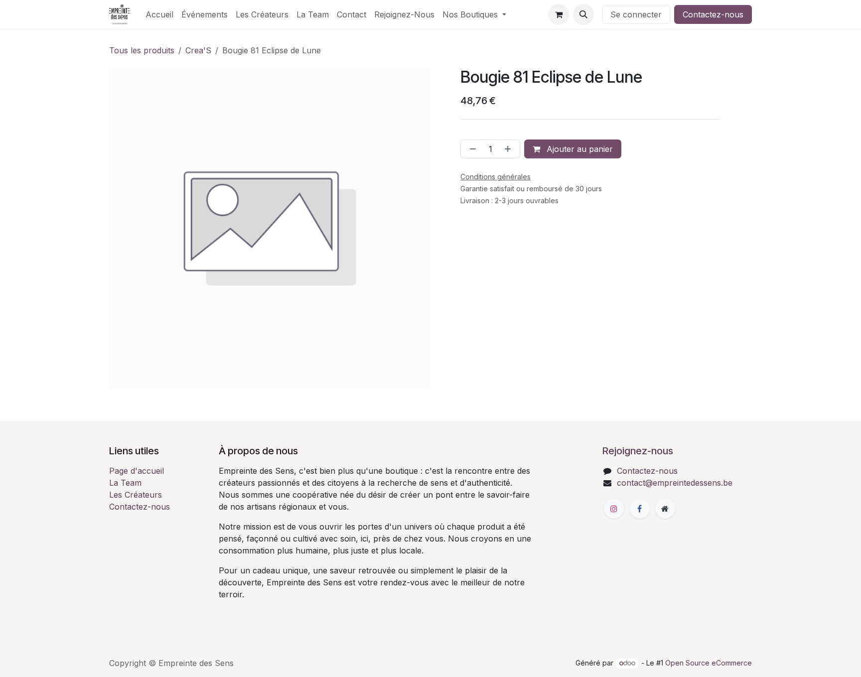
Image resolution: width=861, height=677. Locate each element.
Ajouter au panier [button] (578, 149)
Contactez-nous (713, 14)
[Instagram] (614, 509)
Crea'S (198, 50)
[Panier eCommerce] (558, 14)
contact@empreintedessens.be (674, 483)
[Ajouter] (510, 149)
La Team (125, 483)
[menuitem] (159, 14)
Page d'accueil (136, 471)
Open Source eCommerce (708, 663)
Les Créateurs (135, 495)
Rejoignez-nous (637, 451)
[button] (583, 14)
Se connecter (636, 14)
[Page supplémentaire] (665, 509)
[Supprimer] (471, 149)
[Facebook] (640, 509)
